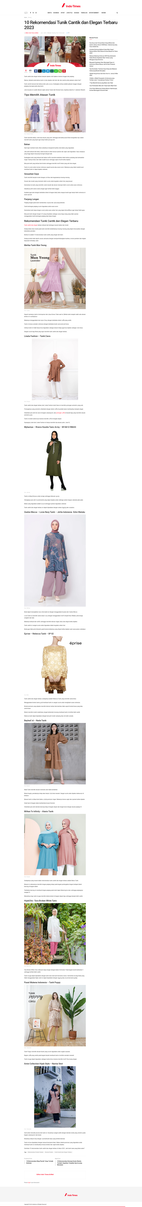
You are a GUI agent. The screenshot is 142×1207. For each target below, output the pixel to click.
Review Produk (49, 1152)
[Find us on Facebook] (30, 13)
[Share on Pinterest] (64, 71)
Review (104, 12)
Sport (63, 12)
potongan (60, 413)
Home (25, 17)
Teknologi (84, 12)
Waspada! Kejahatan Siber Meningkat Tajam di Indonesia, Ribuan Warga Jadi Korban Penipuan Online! (102, 64)
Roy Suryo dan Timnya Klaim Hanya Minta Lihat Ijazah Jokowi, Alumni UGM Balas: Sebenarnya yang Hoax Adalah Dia (103, 44)
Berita (50, 12)
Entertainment (94, 12)
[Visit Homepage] (71, 5)
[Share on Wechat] (60, 71)
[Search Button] (117, 13)
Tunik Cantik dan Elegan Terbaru (63, 1152)
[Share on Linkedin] (44, 71)
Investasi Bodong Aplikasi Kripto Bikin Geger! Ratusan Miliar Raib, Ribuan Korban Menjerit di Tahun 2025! (103, 51)
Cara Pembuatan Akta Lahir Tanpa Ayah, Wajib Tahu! (103, 85)
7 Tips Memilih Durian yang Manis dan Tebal (101, 83)
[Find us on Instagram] (36, 13)
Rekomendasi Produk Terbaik (35, 1152)
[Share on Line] (56, 71)
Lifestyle (69, 12)
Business (56, 12)
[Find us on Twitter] (33, 13)
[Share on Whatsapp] (52, 71)
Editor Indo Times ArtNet (32, 32)
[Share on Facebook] (36, 71)
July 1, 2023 (43, 32)
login (29, 1182)
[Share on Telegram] (48, 71)
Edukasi (76, 12)
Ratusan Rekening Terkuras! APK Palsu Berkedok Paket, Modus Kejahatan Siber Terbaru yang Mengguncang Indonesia (102, 57)
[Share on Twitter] (40, 71)
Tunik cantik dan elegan (30, 225)
